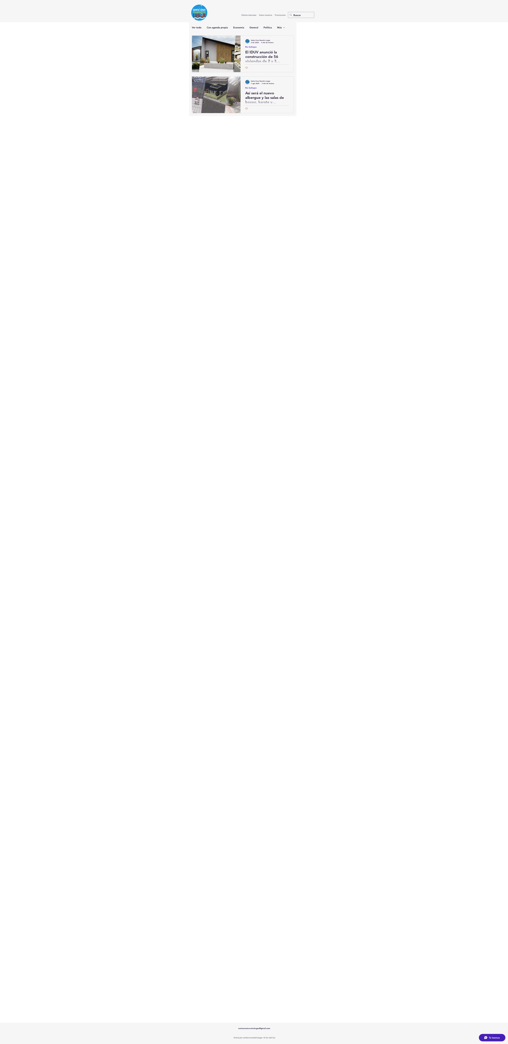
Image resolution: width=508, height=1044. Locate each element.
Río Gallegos (251, 47)
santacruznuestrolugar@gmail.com (254, 1028)
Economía (238, 27)
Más (279, 27)
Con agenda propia (217, 27)
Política (268, 27)
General (254, 27)
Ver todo (196, 27)
